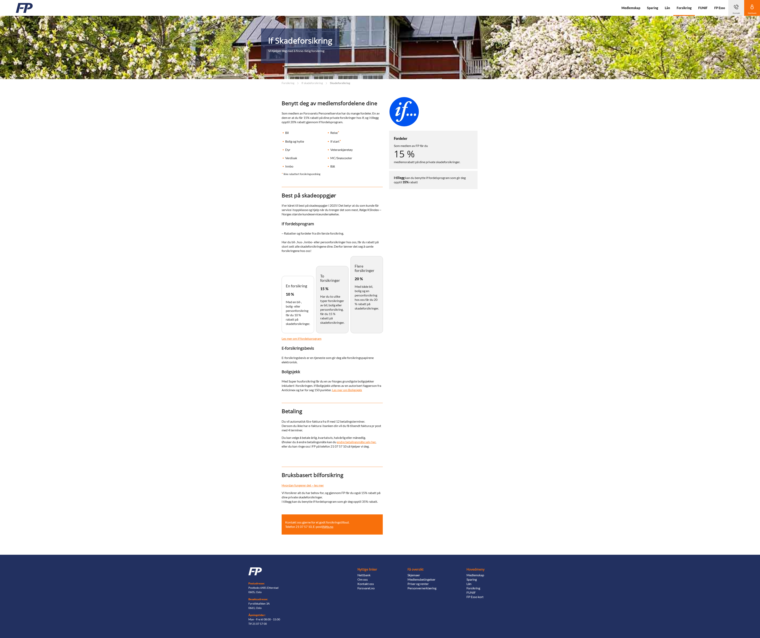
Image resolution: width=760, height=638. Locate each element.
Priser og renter (418, 584)
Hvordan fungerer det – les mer (303, 485)
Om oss (362, 579)
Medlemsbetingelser (421, 579)
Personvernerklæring (422, 588)
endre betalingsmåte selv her (356, 442)
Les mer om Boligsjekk (347, 390)
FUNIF (471, 592)
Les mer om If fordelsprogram (301, 338)
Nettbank (363, 575)
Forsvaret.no (366, 588)
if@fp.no (327, 526)
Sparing (471, 579)
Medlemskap (475, 575)
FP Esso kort (475, 597)
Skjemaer (414, 575)
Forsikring (473, 588)
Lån (468, 584)
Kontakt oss (365, 584)
